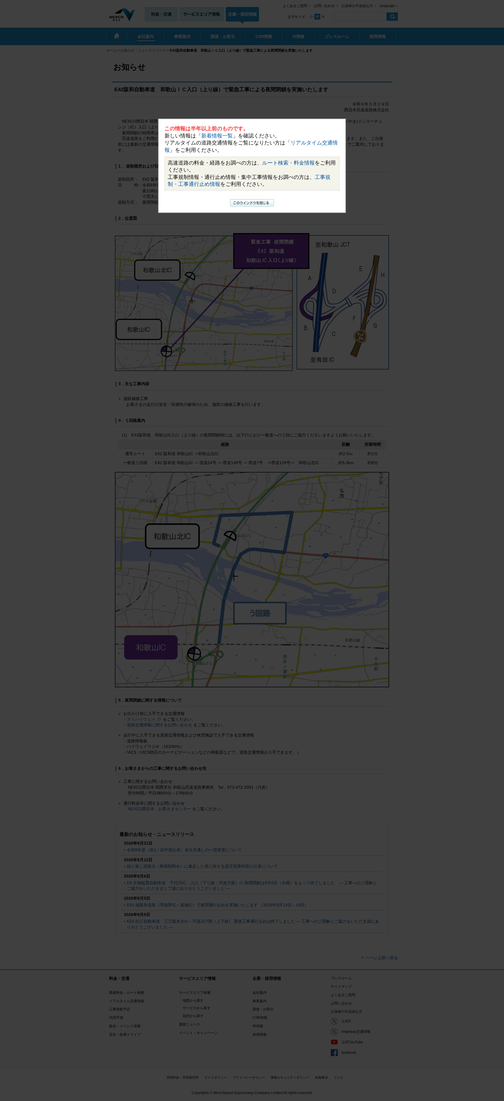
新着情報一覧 (217, 136)
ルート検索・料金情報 (288, 163)
